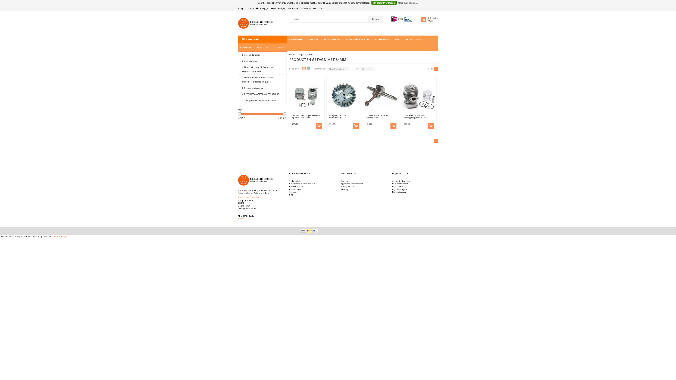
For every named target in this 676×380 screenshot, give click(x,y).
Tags (301, 54)
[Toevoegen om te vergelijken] (315, 113)
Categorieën (252, 39)
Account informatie (401, 181)
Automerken (296, 39)
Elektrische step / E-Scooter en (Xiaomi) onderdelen (258, 69)
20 (363, 69)
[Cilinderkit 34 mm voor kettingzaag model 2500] (419, 95)
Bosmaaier (245, 47)
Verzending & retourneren (302, 183)
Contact (292, 192)
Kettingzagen (413, 39)
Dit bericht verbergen (384, 3)
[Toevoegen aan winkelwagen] (319, 126)
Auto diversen (251, 61)
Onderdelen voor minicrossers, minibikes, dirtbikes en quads (258, 79)
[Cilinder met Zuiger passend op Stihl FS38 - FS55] (307, 95)
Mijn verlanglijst (399, 189)
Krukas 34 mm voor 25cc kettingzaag (378, 116)
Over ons (313, 39)
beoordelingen (60, 236)
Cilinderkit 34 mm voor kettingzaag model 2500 (415, 116)
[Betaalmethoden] (303, 231)
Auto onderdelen (252, 54)
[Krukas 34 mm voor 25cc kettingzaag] (381, 95)
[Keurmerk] (402, 19)
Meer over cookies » (408, 3)
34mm (310, 54)
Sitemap (344, 189)
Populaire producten (357, 39)
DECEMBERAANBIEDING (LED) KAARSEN (262, 94)
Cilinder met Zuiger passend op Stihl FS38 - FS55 (306, 116)
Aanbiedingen (382, 39)
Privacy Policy (347, 186)
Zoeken (375, 19)
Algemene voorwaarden (352, 183)
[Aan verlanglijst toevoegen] (298, 113)
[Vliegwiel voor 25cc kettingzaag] (344, 95)
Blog (397, 39)
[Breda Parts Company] (256, 22)
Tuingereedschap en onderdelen (260, 100)
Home (292, 54)
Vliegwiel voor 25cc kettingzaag (338, 116)
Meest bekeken (336, 69)
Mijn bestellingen (400, 183)
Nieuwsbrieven (399, 192)
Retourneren (295, 189)
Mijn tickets (397, 186)
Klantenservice (332, 39)
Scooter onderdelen (254, 88)
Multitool (263, 47)
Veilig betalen (295, 181)
